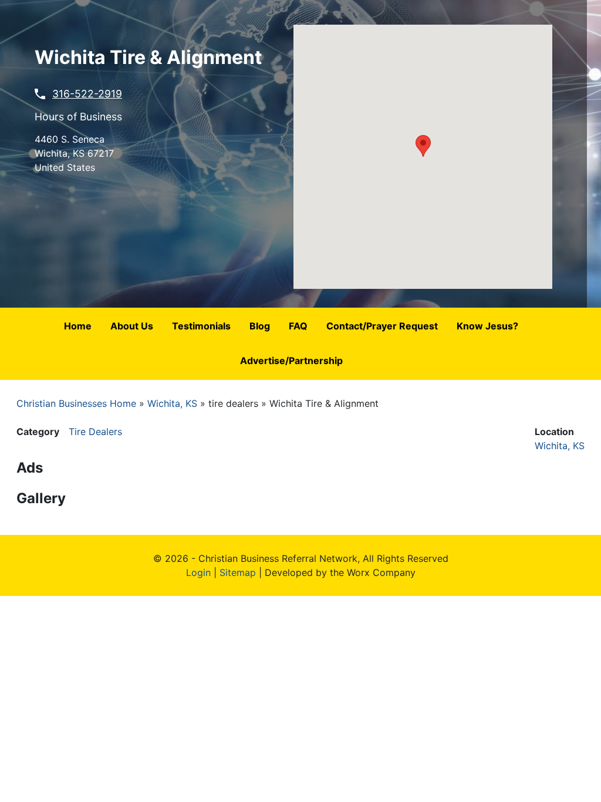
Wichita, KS (172, 403)
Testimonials (201, 326)
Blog (259, 326)
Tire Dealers (95, 431)
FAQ (298, 326)
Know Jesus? (487, 326)
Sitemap (238, 572)
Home (78, 326)
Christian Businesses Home (76, 403)
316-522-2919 (87, 93)
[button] (423, 145)
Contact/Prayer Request (382, 326)
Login (198, 572)
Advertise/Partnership (291, 360)
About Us (131, 326)
